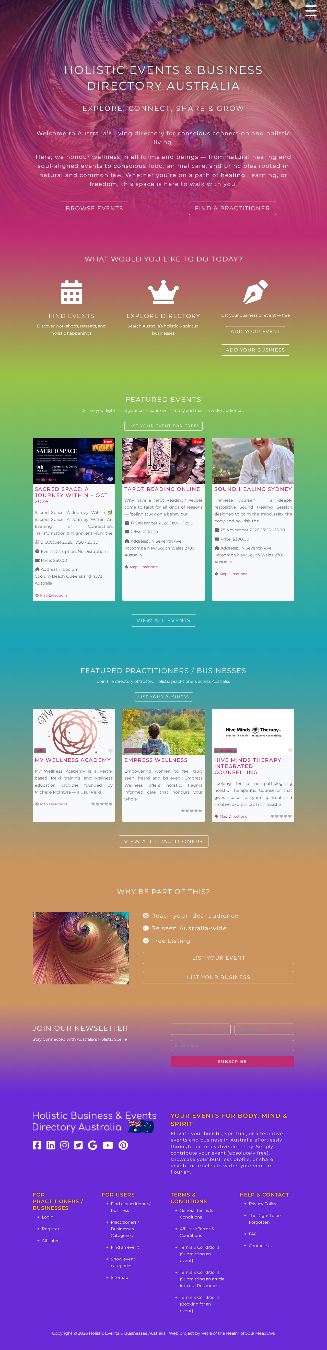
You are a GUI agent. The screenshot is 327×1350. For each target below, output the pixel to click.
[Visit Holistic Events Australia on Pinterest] (123, 1145)
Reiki (40, 751)
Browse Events (94, 208)
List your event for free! (163, 425)
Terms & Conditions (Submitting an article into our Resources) (202, 1279)
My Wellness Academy (73, 760)
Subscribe (232, 1061)
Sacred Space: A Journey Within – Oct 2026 (71, 495)
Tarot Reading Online (162, 489)
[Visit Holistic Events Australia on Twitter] (78, 1145)
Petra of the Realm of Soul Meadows (238, 1333)
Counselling (135, 751)
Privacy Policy (262, 1203)
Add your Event (256, 331)
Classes (221, 480)
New (108, 442)
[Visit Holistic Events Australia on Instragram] (64, 1145)
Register (50, 1228)
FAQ (253, 1234)
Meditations (46, 480)
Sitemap (119, 1277)
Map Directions (53, 595)
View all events (163, 620)
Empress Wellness (156, 760)
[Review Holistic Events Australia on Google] (92, 1145)
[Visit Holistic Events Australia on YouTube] (107, 1145)
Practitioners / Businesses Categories (125, 1229)
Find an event (125, 1247)
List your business (163, 696)
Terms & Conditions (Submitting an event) (199, 1254)
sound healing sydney (253, 489)
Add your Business (255, 350)
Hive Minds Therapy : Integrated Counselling (249, 766)
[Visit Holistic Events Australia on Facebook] (37, 1145)
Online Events (137, 480)
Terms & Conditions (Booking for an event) (199, 1304)
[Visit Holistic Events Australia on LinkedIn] (50, 1145)
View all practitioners (163, 841)
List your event (218, 958)
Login (47, 1217)
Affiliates (50, 1240)
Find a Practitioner (232, 208)
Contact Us (260, 1245)
